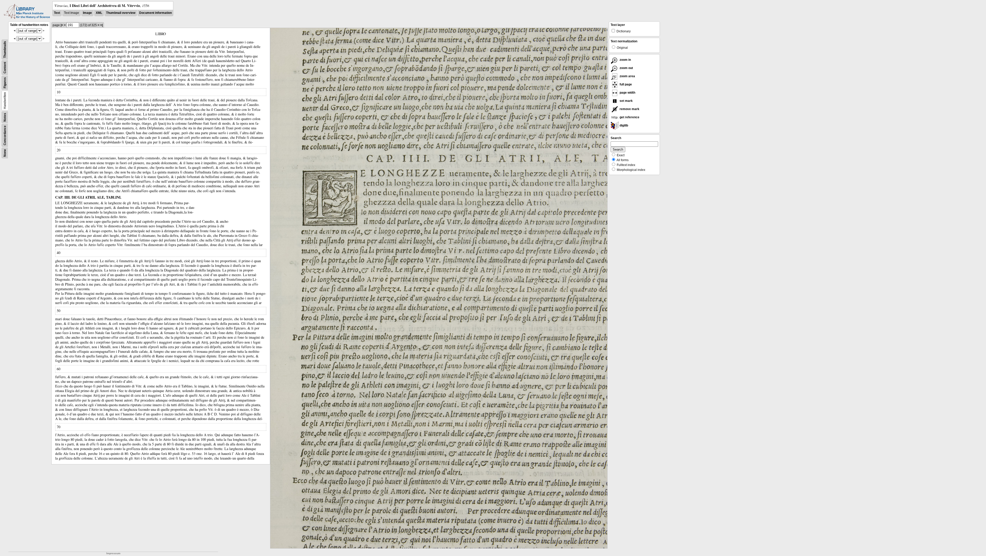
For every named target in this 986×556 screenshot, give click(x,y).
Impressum (113, 553)
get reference (629, 117)
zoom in (625, 60)
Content (5, 67)
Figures (5, 82)
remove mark (629, 109)
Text (57, 13)
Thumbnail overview (120, 13)
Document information (155, 13)
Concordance (5, 135)
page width (627, 92)
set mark (626, 101)
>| (101, 25)
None (5, 153)
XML (99, 13)
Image (87, 13)
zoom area (627, 76)
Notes (5, 117)
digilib (623, 125)
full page (625, 84)
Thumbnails (5, 49)
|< (62, 25)
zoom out (626, 68)
